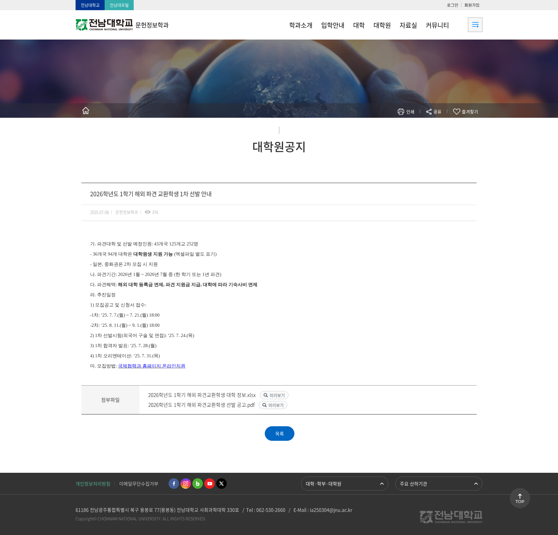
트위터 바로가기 (221, 483)
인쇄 (410, 111)
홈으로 (86, 110)
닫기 (441, 125)
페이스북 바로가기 (174, 483)
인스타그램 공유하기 (420, 128)
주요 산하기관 (413, 483)
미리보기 (277, 395)
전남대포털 (119, 5)
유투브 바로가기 (209, 483)
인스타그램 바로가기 (185, 483)
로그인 (452, 5)
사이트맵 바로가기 (467, 24)
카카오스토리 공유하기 (394, 128)
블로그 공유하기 (411, 128)
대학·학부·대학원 (323, 483)
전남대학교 (90, 5)
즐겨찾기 (470, 111)
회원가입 (472, 5)
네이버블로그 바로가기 (197, 483)
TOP (520, 501)
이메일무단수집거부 (138, 483)
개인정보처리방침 (93, 483)
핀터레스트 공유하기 (403, 128)
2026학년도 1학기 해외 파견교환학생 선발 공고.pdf (202, 404)
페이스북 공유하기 (376, 128)
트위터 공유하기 (385, 128)
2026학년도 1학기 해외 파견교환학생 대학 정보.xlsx (202, 394)
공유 (437, 111)
